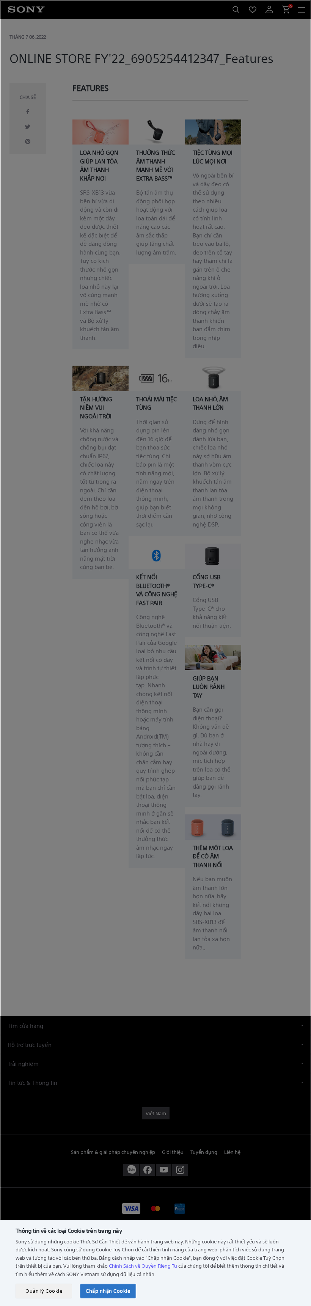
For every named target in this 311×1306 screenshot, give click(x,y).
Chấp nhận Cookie (108, 1290)
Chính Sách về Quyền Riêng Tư (143, 1265)
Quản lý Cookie (43, 1290)
